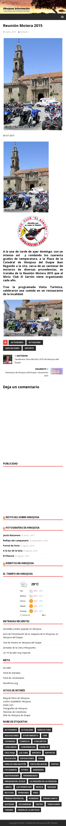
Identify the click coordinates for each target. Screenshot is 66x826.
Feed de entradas (11, 672)
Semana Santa (50, 798)
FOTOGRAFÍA (11, 770)
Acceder (7, 667)
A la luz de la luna (12, 550)
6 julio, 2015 (11, 31)
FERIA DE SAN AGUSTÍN (15, 764)
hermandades (30, 775)
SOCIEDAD (9, 804)
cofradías (10, 741)
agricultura (44, 730)
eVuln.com (8, 704)
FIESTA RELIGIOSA (38, 764)
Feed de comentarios (13, 677)
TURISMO (9, 810)
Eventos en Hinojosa (20, 563)
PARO (35, 792)
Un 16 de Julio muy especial (16, 652)
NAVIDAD (51, 787)
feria (40, 758)
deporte (29, 348)
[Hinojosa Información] (33, 11)
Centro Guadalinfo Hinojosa (17, 701)
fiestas (54, 764)
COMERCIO (24, 741)
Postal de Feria (11, 545)
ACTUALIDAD (35, 342)
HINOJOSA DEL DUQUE (15, 781)
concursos (10, 747)
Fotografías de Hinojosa (22, 527)
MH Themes (52, 823)
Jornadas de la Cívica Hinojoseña (19, 647)
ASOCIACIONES (12, 348)
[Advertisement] (33, 491)
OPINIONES (23, 792)
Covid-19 (43, 747)
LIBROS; (8, 787)
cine (45, 735)
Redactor (24, 31)
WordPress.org (10, 683)
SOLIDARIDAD (24, 804)
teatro (39, 804)
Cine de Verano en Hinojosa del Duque (22, 642)
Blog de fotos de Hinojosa (16, 698)
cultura (23, 752)
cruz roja (10, 752)
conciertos (40, 741)
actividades (17, 342)
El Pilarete (8, 555)
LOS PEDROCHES (24, 787)
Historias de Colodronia (14, 711)
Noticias (9, 792)
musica (39, 787)
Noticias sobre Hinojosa (22, 517)
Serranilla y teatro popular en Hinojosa (22, 628)
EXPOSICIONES (27, 758)
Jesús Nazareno (11, 535)
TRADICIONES (53, 804)
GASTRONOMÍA (12, 775)
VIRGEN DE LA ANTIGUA (28, 810)
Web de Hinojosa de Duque (16, 715)
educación (10, 758)
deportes (50, 752)
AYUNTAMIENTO (30, 735)
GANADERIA (38, 770)
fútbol (25, 770)
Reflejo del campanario (16, 540)
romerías (34, 798)
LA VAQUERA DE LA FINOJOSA (43, 781)
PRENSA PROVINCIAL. (15, 798)
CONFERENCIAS (28, 747)
